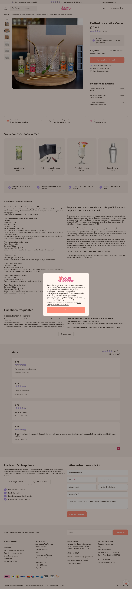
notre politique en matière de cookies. (64, 304)
